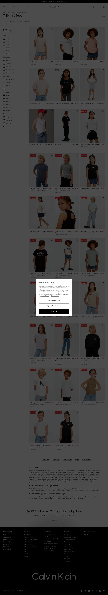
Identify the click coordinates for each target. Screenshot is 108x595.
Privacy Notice (55, 296)
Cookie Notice (44, 296)
